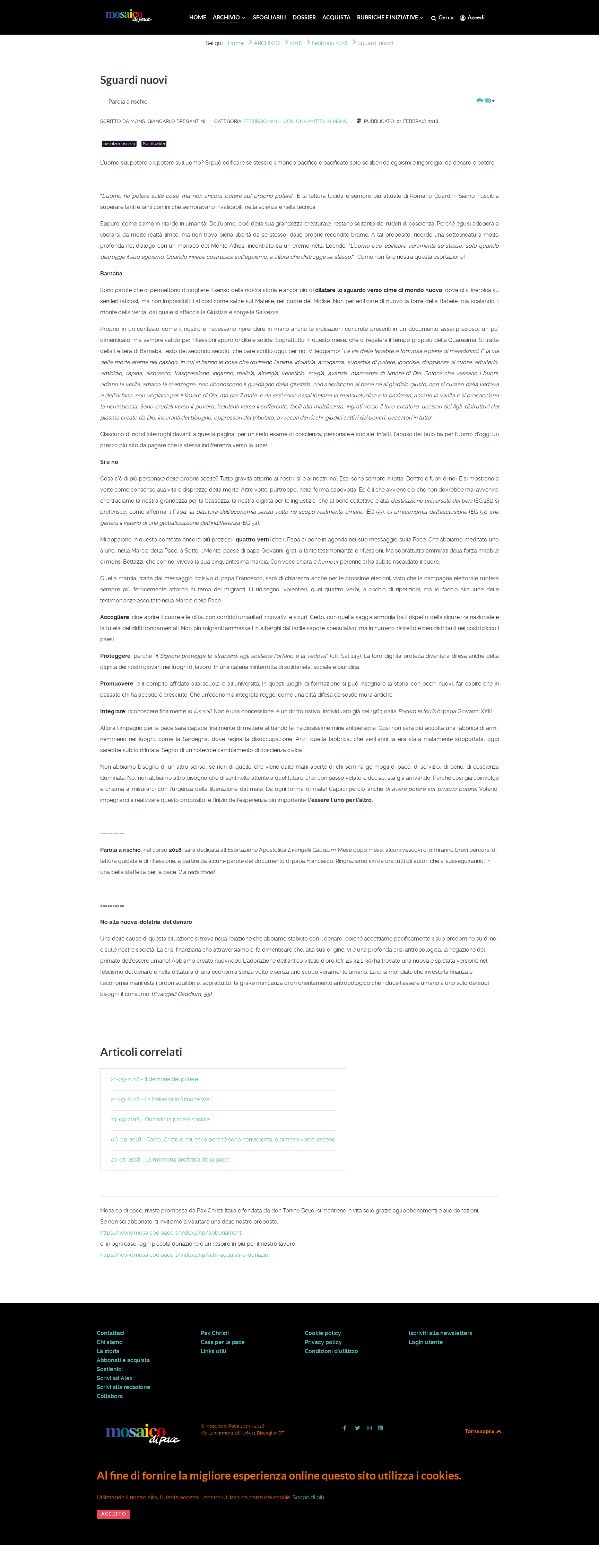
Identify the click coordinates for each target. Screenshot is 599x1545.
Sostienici (110, 1369)
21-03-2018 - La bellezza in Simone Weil (161, 1099)
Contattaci (110, 1333)
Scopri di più (308, 1497)
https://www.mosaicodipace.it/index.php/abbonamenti (171, 1232)
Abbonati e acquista (123, 1360)
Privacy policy (323, 1342)
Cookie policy (323, 1333)
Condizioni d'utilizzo (331, 1351)
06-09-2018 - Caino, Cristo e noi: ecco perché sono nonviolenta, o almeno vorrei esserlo (223, 1139)
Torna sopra (480, 1431)
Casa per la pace (223, 1342)
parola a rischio (119, 143)
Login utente (426, 1342)
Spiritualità (154, 143)
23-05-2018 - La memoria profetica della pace (169, 1159)
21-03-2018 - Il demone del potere (154, 1079)
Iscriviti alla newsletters (440, 1333)
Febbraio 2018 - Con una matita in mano (296, 121)
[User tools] (485, 101)
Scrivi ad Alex (115, 1378)
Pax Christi (215, 1333)
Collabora (110, 1396)
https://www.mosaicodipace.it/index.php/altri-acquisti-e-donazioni (186, 1255)
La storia (108, 1351)
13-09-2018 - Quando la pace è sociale (160, 1119)
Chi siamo (110, 1342)
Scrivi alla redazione (123, 1387)
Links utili (213, 1351)
